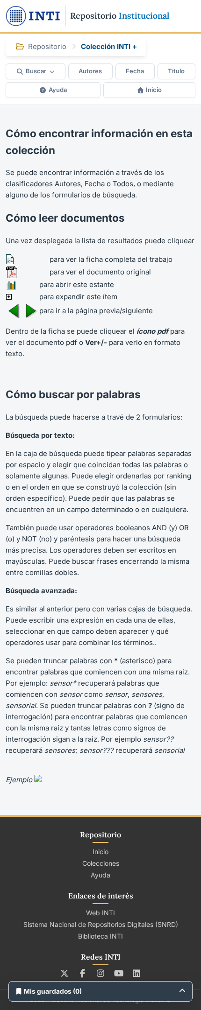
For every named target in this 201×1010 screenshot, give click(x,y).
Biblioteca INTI (100, 936)
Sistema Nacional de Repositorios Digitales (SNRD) (100, 924)
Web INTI (100, 913)
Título (176, 71)
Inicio (154, 89)
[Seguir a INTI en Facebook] (82, 973)
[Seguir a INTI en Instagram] (100, 973)
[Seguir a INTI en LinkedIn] (136, 973)
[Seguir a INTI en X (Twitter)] (64, 973)
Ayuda (58, 89)
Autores (90, 71)
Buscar (36, 71)
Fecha (135, 71)
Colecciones (100, 863)
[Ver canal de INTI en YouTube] (118, 973)
